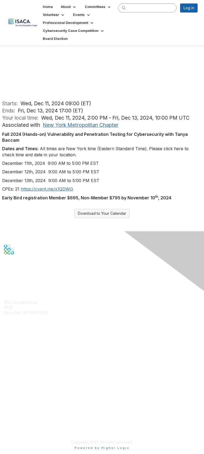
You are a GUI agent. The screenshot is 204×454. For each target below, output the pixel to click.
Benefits (11, 356)
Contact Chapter (18, 320)
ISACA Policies (16, 411)
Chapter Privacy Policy (24, 429)
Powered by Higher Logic (102, 448)
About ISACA (15, 400)
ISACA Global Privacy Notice (28, 421)
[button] (69, 7)
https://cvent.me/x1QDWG (47, 189)
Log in (189, 8)
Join (7, 351)
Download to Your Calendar (102, 213)
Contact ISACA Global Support (31, 369)
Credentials (14, 361)
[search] (123, 7)
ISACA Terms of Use (21, 416)
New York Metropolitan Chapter (80, 125)
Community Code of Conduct (29, 405)
